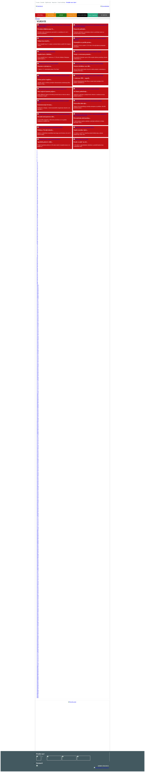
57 (37, 226)
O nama (38, 2)
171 (38, 381)
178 (38, 391)
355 (38, 632)
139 (38, 338)
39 (37, 202)
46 (37, 211)
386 (38, 674)
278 (38, 527)
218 (38, 445)
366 (38, 647)
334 (38, 603)
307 (38, 566)
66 (37, 239)
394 (38, 685)
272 (38, 519)
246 (38, 483)
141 (38, 341)
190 (38, 407)
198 (38, 418)
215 (38, 441)
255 (38, 496)
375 (38, 659)
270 (38, 516)
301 (38, 558)
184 (38, 399)
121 (38, 313)
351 (38, 626)
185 (38, 400)
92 (37, 274)
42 (37, 206)
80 (37, 258)
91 (37, 273)
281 (38, 531)
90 (37, 271)
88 (37, 268)
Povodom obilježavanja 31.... (45, 29)
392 (38, 682)
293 (38, 547)
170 (38, 380)
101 (38, 286)
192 (38, 410)
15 (37, 169)
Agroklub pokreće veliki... (45, 142)
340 (38, 611)
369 (38, 651)
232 (38, 464)
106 (38, 293)
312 (38, 573)
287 (38, 539)
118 (37, 309)
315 (38, 577)
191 (38, 409)
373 (38, 656)
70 (37, 244)
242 (38, 478)
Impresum (54, 2)
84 (37, 263)
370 (38, 652)
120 (38, 312)
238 (38, 473)
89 (37, 270)
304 (38, 562)
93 (37, 275)
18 (37, 173)
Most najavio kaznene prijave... (46, 91)
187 (38, 403)
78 (37, 255)
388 (38, 677)
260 (38, 502)
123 (38, 316)
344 (38, 617)
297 (38, 553)
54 (37, 222)
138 (38, 336)
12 (37, 165)
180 (38, 394)
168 (38, 377)
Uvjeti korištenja (61, 2)
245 (38, 482)
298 (38, 554)
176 (38, 388)
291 (38, 545)
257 (38, 498)
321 (38, 585)
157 (38, 362)
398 (38, 690)
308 (38, 568)
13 (37, 166)
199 (38, 419)
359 (38, 637)
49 (37, 215)
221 (38, 449)
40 (37, 203)
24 (37, 181)
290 (38, 543)
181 (38, 395)
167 (38, 376)
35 (37, 196)
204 (38, 426)
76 (37, 252)
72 (37, 247)
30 (37, 190)
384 (38, 671)
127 (38, 322)
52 (37, 219)
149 (38, 351)
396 (38, 687)
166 (38, 375)
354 (38, 630)
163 (38, 370)
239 (38, 474)
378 (38, 663)
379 (38, 664)
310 (38, 570)
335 (38, 604)
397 (38, 689)
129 (38, 324)
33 (37, 194)
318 (38, 581)
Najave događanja (92, 15)
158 (38, 364)
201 (38, 422)
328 (38, 595)
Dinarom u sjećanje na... (44, 66)
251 (38, 490)
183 (38, 398)
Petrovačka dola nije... (80, 103)
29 (37, 188)
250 (38, 489)
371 (38, 653)
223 (38, 452)
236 (38, 470)
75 (37, 251)
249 (38, 487)
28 (37, 187)
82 (37, 260)
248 (38, 486)
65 (37, 237)
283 (38, 534)
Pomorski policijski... (80, 29)
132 (38, 328)
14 (37, 168)
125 (38, 319)
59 (37, 229)
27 (37, 185)
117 (37, 308)
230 (38, 462)
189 (38, 406)
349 (38, 624)
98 (37, 282)
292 (38, 546)
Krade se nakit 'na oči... (81, 142)
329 (38, 596)
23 (37, 180)
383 (38, 670)
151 (38, 354)
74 (37, 249)
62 (37, 233)
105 (38, 292)
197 (38, 417)
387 (38, 675)
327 (38, 594)
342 (38, 614)
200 (38, 421)
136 (38, 334)
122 (38, 315)
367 (38, 648)
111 (37, 300)
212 (38, 437)
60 (37, 230)
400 (38, 693)
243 (38, 479)
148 (38, 350)
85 (37, 264)
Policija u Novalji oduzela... (45, 130)
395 (38, 686)
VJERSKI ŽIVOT (71, 15)
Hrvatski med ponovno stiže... (46, 116)
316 (38, 579)
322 (38, 587)
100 (38, 285)
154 (38, 358)
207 (38, 430)
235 (38, 468)
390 (38, 679)
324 (38, 590)
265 (38, 509)
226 (38, 456)
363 (38, 643)
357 (38, 634)
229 (38, 460)
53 (37, 221)
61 (37, 232)
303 (38, 561)
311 (37, 572)
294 (38, 549)
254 (38, 494)
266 (38, 511)
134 (38, 331)
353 (38, 629)
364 (38, 644)
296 (38, 551)
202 (38, 424)
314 (38, 576)
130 (38, 326)
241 (38, 477)
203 (38, 425)
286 (38, 538)
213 (38, 439)
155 (38, 360)
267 (38, 512)
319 (38, 583)
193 (38, 411)
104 (38, 290)
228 (38, 459)
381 (38, 667)
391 (38, 681)
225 (38, 455)
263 (38, 507)
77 (37, 253)
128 (38, 323)
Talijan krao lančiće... (43, 41)
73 (37, 248)
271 (38, 517)
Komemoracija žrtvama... (44, 105)
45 (37, 210)
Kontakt (42, 2)
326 (38, 592)
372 (38, 655)
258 (38, 500)
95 (37, 278)
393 (38, 683)
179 (38, 392)
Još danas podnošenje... (80, 91)
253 (38, 493)
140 (38, 339)
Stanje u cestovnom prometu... (82, 54)
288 (38, 541)
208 (38, 432)
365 (38, 645)
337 (38, 607)
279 (38, 528)
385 (38, 673)
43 (37, 207)
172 (38, 383)
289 (38, 542)
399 (38, 692)
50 (37, 217)
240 (38, 475)
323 (38, 588)
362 (38, 641)
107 (38, 294)
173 (38, 384)
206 (38, 429)
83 (37, 262)
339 (38, 610)
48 (37, 214)
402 (38, 696)
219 (38, 447)
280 (38, 530)
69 (37, 243)
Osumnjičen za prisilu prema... (83, 42)
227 (38, 458)
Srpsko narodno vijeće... (81, 130)
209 (38, 433)
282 (38, 532)
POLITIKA (40, 15)
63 (37, 234)
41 (37, 205)
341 (38, 613)
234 (38, 467)
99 (37, 283)
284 (38, 535)
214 (38, 440)
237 (38, 471)
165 (38, 373)
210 (38, 434)
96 (37, 279)
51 (37, 218)
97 (37, 281)
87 (37, 267)
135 (38, 332)
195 (38, 414)
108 (38, 296)
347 (38, 621)
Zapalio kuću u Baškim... (44, 54)
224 (38, 453)
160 (38, 366)
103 (38, 289)
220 (38, 448)
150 (38, 353)
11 (37, 164)
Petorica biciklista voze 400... (82, 66)
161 (38, 368)
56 (37, 225)
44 (37, 209)
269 (38, 515)
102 (38, 287)
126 (38, 320)
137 (38, 335)
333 (38, 602)
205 (38, 428)
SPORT (61, 15)
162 (38, 369)
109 (38, 297)
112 (37, 301)
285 (38, 536)
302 (38, 560)
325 (38, 591)
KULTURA (51, 15)
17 (37, 172)
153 (38, 357)
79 (37, 256)
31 (37, 191)
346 (38, 619)
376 (38, 660)
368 (38, 649)
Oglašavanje (48, 2)
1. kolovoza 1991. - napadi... (82, 78)
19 (37, 175)
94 (37, 277)
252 (38, 492)
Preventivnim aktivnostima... (82, 118)
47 (37, 213)
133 (38, 330)
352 (38, 628)
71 (37, 245)
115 (37, 305)
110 (37, 298)
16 (37, 170)
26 (37, 184)
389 (38, 678)
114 (37, 304)
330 (38, 598)
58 (37, 228)
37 (37, 199)
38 (37, 200)
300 (38, 557)
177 (38, 390)
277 (38, 526)
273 (38, 520)
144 (38, 345)
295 (38, 550)
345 (38, 618)
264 (38, 508)
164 (38, 372)
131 (38, 327)
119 (37, 311)
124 (38, 317)
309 (38, 569)
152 (38, 356)
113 (37, 302)
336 (38, 606)
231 (38, 463)
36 (37, 198)
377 (38, 662)
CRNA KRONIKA (82, 15)
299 (38, 556)
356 (38, 633)
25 (37, 183)
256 (38, 497)
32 (37, 192)
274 (38, 522)
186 (38, 402)
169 (38, 379)
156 (38, 361)
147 (38, 349)
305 (38, 564)
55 (37, 224)
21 (37, 177)
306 (38, 565)
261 (38, 504)
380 (38, 666)
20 (37, 176)
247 (38, 485)
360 (38, 639)
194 (38, 413)
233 (38, 466)
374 (38, 658)
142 (38, 342)
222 (38, 451)
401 (38, 694)
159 (38, 365)
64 (37, 236)
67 (37, 240)
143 (38, 343)
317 (38, 580)
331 (38, 599)
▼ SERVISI (104, 15)
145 (38, 346)
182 (38, 396)
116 (37, 307)
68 (37, 241)
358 (38, 636)
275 (38, 523)
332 (38, 600)
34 (37, 195)
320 (38, 584)
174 (38, 385)
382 (38, 668)
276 (38, 524)
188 (38, 405)
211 (37, 436)
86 (37, 266)
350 (38, 625)
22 (37, 179)
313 (38, 575)
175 (38, 387)
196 (38, 415)
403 (38, 697)
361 (38, 640)
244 (38, 481)
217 (38, 444)
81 (37, 259)
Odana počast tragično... (44, 79)
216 (38, 443)
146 (38, 347)
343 (38, 615)
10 (37, 162)
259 (38, 501)
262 (38, 505)
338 (38, 609)
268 (38, 513)
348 (38, 622)
